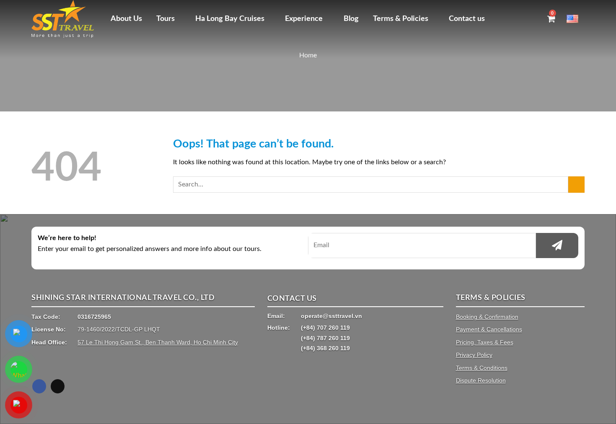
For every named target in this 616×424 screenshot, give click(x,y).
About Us (126, 18)
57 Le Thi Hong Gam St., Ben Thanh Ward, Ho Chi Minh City (158, 342)
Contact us (467, 18)
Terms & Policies (400, 18)
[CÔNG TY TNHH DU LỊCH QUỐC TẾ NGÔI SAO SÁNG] (64, 19)
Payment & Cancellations (489, 329)
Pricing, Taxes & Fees (484, 342)
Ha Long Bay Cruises (229, 18)
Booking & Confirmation (487, 316)
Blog (351, 18)
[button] (535, 18)
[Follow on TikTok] (58, 386)
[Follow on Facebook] (39, 386)
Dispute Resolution (481, 380)
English (576, 18)
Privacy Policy (474, 355)
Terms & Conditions (481, 368)
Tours (165, 18)
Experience (304, 18)
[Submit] (576, 184)
